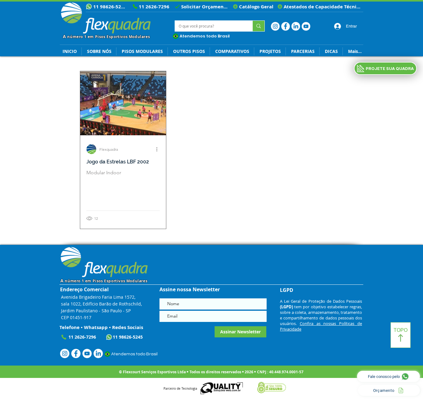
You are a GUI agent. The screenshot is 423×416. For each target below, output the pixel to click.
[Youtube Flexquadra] (306, 26)
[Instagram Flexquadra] (275, 26)
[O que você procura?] (258, 26)
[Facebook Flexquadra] (285, 26)
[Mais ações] (159, 149)
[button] (331, 51)
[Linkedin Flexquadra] (295, 26)
